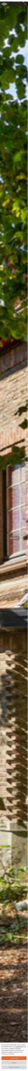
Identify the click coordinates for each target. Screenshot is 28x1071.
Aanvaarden (14, 1058)
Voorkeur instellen (14, 1067)
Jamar (4, 4)
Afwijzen (14, 1062)
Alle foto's (14, 538)
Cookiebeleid (18, 1046)
